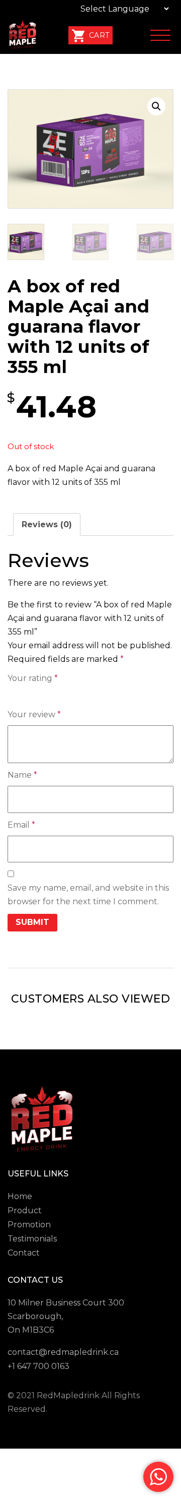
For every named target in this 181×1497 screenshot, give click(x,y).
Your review (34, 714)
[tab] (46, 524)
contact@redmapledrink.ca (63, 1352)
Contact (24, 1253)
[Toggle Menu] (160, 36)
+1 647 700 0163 (38, 1366)
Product (25, 1210)
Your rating (33, 678)
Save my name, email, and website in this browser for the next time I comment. (88, 894)
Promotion (29, 1224)
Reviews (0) (47, 524)
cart (98, 35)
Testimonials (32, 1238)
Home (20, 1196)
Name (22, 775)
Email (21, 825)
